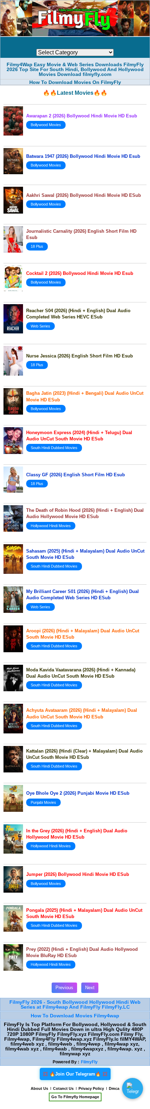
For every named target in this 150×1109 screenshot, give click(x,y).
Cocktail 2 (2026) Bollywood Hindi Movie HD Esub (79, 273)
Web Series (40, 326)
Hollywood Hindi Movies (51, 526)
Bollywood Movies (46, 125)
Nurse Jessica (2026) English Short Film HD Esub (79, 356)
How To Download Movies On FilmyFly (75, 82)
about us (39, 1088)
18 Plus (37, 246)
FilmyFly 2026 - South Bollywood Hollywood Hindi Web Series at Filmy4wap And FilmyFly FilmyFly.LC (75, 1004)
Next (90, 987)
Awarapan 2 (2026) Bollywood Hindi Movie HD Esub (81, 115)
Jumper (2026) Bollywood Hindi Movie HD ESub (77, 874)
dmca (114, 1088)
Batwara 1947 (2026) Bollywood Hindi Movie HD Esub (83, 156)
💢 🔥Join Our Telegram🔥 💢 (75, 1074)
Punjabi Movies (43, 802)
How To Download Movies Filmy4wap (75, 1015)
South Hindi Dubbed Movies (54, 448)
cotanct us (63, 1088)
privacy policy (91, 1088)
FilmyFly (89, 1062)
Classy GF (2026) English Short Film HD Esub (75, 474)
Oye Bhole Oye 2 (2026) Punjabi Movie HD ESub (77, 793)
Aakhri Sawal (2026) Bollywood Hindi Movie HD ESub (83, 195)
